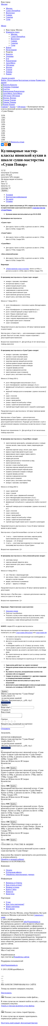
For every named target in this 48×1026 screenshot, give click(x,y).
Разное (9, 74)
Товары (9, 72)
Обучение (10, 65)
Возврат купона (12, 887)
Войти (8, 47)
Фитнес (9, 67)
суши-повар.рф (41, 633)
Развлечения (11, 61)
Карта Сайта (11, 889)
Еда (7, 58)
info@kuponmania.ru (32, 922)
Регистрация (11, 50)
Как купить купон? (14, 885)
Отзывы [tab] (9, 201)
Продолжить (6, 993)
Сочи (8, 19)
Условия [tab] (9, 195)
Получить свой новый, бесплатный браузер (19, 1023)
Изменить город (12, 32)
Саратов (9, 17)
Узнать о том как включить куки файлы (17, 1006)
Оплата (9, 870)
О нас (8, 902)
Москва (9, 8)
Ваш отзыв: (6, 712)
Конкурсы (10, 894)
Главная (4, 107)
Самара (9, 15)
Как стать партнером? (15, 904)
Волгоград (10, 13)
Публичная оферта (14, 872)
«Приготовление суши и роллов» (17, 269)
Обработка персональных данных (20, 874)
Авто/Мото (10, 63)
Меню (3, 26)
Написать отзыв (17, 142)
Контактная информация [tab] (16, 197)
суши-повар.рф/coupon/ (24, 633)
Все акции (10, 909)
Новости (9, 892)
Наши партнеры (12, 906)
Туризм (9, 69)
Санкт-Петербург (13, 11)
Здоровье (10, 56)
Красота (9, 54)
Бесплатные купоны (26, 80)
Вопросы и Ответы (14, 883)
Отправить (5, 729)
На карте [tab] (9, 199)
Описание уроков (12, 611)
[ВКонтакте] (2, 144)
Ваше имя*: (6, 707)
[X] (9, 144)
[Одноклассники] (5, 144)
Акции (12, 107)
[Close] (2, 750)
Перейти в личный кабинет (12, 859)
